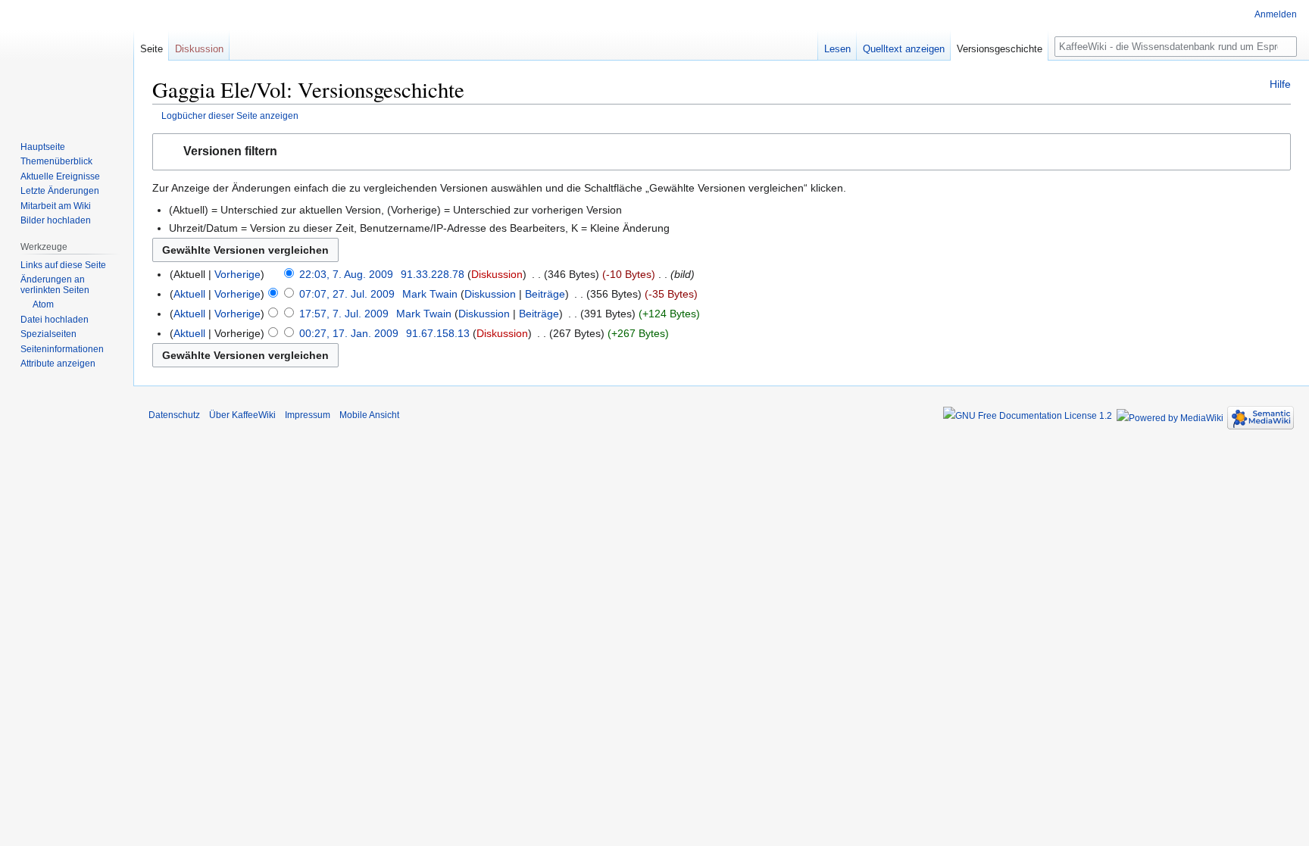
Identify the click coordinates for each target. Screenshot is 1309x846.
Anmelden (1275, 14)
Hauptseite (42, 147)
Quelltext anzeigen (904, 49)
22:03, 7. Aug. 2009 (346, 274)
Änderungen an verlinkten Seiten (54, 284)
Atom (43, 304)
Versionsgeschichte (999, 49)
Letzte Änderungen (59, 191)
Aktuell (189, 294)
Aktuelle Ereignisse (60, 176)
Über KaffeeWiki (242, 415)
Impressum (307, 415)
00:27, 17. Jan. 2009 (348, 333)
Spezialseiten (48, 334)
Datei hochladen (54, 319)
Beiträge (545, 294)
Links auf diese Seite (63, 265)
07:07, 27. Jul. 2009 (347, 294)
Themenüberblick (56, 161)
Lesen (837, 49)
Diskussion (497, 274)
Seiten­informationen (62, 349)
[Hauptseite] (66, 60)
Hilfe (1280, 84)
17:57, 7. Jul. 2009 (344, 313)
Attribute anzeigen (57, 363)
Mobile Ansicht (369, 415)
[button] (721, 152)
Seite (151, 49)
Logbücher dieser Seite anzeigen (229, 115)
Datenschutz (174, 415)
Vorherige (237, 274)
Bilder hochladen (55, 220)
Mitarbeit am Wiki (55, 206)
